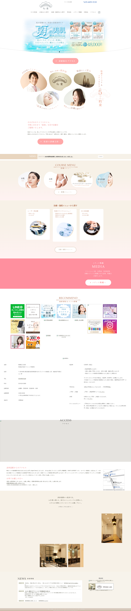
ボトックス (84, 213)
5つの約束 (34, 12)
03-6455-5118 (22, 378)
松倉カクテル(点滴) (60, 215)
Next (109, 34)
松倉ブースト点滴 (59, 216)
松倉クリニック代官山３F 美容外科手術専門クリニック (101, 590)
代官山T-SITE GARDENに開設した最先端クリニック (105, 581)
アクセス (93, 12)
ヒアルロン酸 (85, 215)
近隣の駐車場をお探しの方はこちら (16, 483)
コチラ (31, 597)
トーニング (31, 215)
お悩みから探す (44, 12)
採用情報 (83, 609)
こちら (103, 391)
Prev (22, 34)
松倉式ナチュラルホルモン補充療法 (63, 213)
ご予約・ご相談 (49, 609)
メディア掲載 (77, 12)
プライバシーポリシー (72, 609)
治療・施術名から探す (58, 12)
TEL (109, 387)
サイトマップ (60, 609)
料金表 (69, 12)
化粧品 (86, 12)
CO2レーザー (32, 213)
